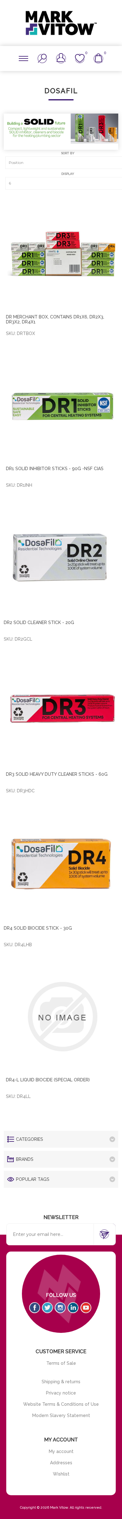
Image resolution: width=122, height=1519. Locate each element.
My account (61, 1451)
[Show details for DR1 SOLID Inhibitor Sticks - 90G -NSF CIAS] (62, 405)
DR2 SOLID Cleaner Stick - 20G (39, 622)
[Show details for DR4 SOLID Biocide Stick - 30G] (61, 863)
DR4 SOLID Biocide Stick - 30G (38, 928)
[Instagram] (60, 1307)
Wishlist (61, 1473)
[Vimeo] (73, 1307)
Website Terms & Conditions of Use (61, 1404)
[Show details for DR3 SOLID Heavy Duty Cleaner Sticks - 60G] (62, 711)
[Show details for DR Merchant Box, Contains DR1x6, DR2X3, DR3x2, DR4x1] (62, 253)
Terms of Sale (61, 1363)
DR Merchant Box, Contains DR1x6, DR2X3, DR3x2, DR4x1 (55, 319)
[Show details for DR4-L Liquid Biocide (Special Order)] (62, 1016)
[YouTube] (85, 1307)
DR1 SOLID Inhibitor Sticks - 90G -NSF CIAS (55, 468)
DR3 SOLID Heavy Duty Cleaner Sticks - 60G (57, 774)
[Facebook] (34, 1307)
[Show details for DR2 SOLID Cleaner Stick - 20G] (61, 558)
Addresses (61, 1462)
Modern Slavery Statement (61, 1415)
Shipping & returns (61, 1381)
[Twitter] (47, 1307)
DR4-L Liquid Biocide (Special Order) (48, 1079)
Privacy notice (61, 1392)
